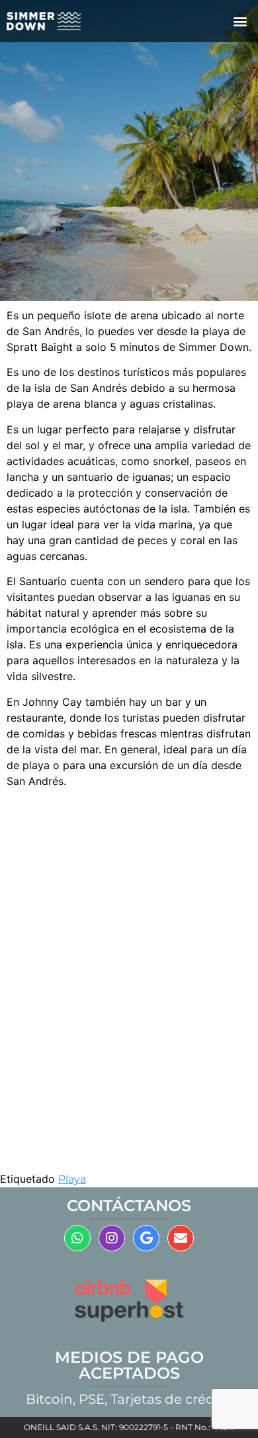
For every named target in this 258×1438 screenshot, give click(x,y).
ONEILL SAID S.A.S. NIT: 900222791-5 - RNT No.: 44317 (129, 1427)
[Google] (146, 1238)
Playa (72, 1179)
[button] (240, 21)
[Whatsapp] (77, 1238)
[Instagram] (112, 1238)
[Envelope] (180, 1238)
